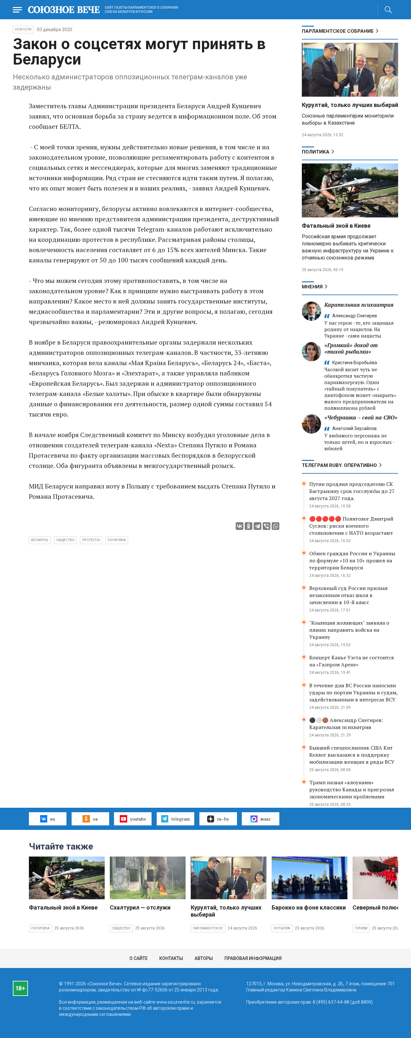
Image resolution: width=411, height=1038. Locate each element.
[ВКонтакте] (239, 526)
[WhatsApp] (275, 526)
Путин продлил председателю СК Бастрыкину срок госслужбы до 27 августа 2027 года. (352, 491)
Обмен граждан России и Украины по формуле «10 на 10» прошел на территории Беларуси (352, 560)
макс (265, 819)
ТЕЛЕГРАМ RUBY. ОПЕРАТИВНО (339, 465)
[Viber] (266, 526)
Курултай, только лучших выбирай (350, 104)
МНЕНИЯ (312, 287)
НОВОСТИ (23, 29)
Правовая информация (253, 958)
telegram (180, 819)
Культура (282, 928)
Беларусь (39, 540)
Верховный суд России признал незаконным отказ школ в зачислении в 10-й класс (348, 595)
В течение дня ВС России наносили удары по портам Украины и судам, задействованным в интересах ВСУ (353, 692)
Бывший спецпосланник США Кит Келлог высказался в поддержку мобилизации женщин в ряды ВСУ (352, 754)
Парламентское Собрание (338, 31)
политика (117, 540)
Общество (121, 928)
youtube (138, 819)
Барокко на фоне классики (309, 907)
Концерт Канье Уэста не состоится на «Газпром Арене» (351, 661)
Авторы (204, 958)
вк (52, 819)
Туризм (361, 928)
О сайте (138, 958)
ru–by (223, 819)
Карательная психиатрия (358, 304)
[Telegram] (257, 526)
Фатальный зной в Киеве (336, 225)
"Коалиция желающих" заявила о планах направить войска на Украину (349, 629)
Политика (315, 152)
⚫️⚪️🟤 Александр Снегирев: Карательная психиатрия (346, 724)
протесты (91, 540)
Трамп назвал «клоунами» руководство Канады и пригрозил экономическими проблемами (351, 789)
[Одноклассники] (248, 526)
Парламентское (208, 928)
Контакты (171, 958)
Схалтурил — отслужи (140, 907)
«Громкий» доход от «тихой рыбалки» (351, 348)
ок (95, 819)
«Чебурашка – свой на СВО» (361, 417)
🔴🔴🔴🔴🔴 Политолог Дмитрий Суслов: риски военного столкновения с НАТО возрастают (351, 525)
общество (65, 540)
